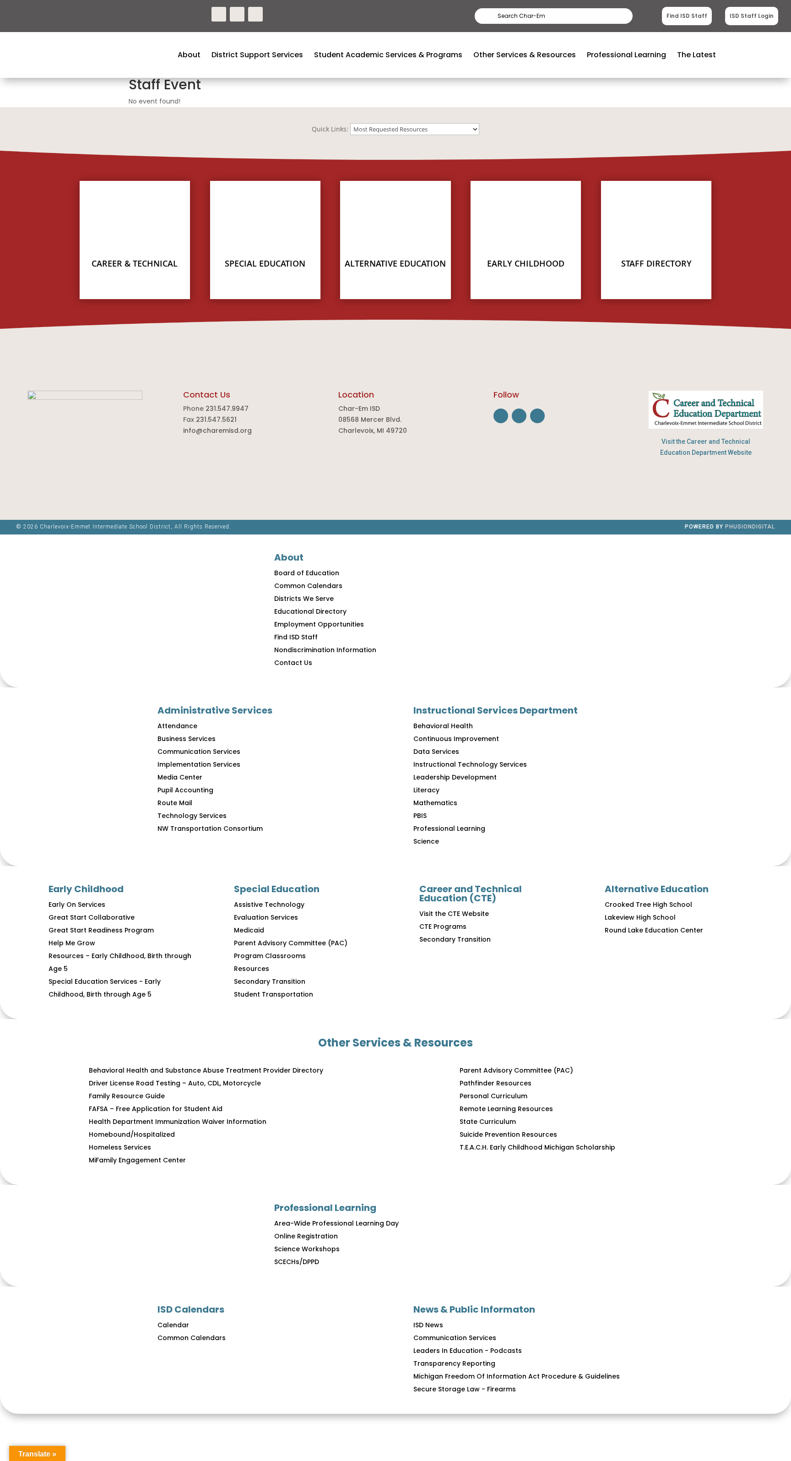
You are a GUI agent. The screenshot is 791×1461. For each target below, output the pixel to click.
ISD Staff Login (752, 16)
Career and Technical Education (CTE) (470, 894)
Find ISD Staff (686, 16)
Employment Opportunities (319, 624)
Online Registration (306, 1236)
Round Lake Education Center (654, 930)
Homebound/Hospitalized (132, 1134)
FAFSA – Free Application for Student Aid (155, 1108)
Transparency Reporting (454, 1363)
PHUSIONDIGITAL (750, 526)
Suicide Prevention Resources (508, 1134)
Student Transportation (273, 994)
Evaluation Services (266, 917)
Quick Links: (330, 129)
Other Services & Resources (395, 1042)
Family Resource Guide (127, 1096)
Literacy (426, 790)
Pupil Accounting (185, 790)
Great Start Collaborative (92, 917)
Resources (251, 968)
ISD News (428, 1325)
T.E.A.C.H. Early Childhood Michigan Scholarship (537, 1147)
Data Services (436, 751)
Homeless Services (120, 1147)
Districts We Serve (304, 598)
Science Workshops (307, 1249)
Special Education (277, 889)
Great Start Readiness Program (101, 930)
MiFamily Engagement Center (137, 1160)
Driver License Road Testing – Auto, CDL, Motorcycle (175, 1083)
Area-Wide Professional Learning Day (336, 1223)
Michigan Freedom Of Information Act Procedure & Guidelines (516, 1376)
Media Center (179, 777)
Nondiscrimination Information (325, 649)
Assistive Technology (269, 904)
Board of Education (306, 573)
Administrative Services (214, 710)
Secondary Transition (269, 981)
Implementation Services (198, 764)
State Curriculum (488, 1121)
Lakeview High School (640, 917)
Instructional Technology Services (470, 764)
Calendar (173, 1325)
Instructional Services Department (495, 710)
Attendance (177, 725)
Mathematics (435, 802)
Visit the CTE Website (454, 913)
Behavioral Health (443, 725)
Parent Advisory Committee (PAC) (290, 943)
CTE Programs (442, 926)
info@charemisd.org (217, 430)
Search (609, 16)
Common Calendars (308, 585)
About (288, 557)
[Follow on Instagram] (237, 14)
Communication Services (198, 751)
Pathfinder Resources (495, 1083)
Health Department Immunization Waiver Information (177, 1121)
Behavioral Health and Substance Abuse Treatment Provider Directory (206, 1070)
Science (426, 841)
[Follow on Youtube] (255, 14)
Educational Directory (310, 611)
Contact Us (293, 662)
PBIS (420, 815)
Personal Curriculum (493, 1096)
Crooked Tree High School (648, 904)
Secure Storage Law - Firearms (464, 1389)
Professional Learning (449, 828)
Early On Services (77, 904)
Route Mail (174, 802)
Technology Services (192, 815)
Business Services (186, 738)
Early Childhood (86, 889)
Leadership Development (455, 777)
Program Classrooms (270, 955)
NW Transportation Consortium (210, 828)
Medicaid (249, 930)
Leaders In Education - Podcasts (467, 1350)
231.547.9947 (227, 408)
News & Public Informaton (474, 1309)
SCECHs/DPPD (296, 1261)
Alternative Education (657, 889)
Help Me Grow (72, 943)
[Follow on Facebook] (218, 14)
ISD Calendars (190, 1309)
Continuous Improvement (456, 738)
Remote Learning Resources (506, 1108)
